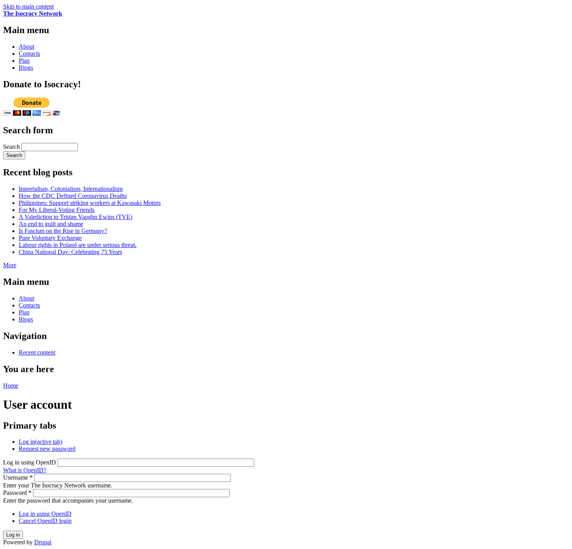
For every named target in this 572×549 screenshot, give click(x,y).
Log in (40, 441)
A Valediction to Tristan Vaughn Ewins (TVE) (75, 217)
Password (17, 492)
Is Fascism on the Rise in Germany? (63, 231)
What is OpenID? (24, 470)
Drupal (42, 542)
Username (18, 477)
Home (10, 385)
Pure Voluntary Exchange (50, 238)
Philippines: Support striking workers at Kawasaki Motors (90, 202)
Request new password (47, 448)
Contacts (29, 53)
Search (12, 146)
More (9, 265)
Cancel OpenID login (45, 520)
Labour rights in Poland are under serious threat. (78, 245)
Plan (24, 60)
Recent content (37, 352)
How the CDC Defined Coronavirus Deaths (73, 195)
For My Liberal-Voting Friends (57, 210)
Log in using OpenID (30, 462)
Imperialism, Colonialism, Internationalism (71, 188)
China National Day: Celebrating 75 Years (70, 252)
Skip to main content (28, 6)
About (26, 46)
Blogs (26, 67)
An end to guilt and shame (51, 224)
